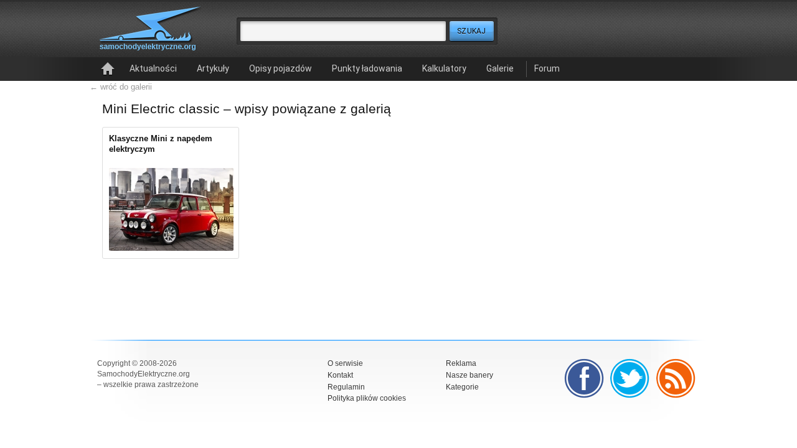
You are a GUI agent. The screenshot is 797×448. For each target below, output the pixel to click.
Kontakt (340, 375)
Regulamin (346, 387)
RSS (676, 378)
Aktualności (153, 68)
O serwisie (345, 363)
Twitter (630, 378)
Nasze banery (469, 375)
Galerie (500, 68)
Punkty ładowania (367, 68)
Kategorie (462, 387)
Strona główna (107, 69)
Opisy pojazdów (280, 68)
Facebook (584, 378)
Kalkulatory (444, 68)
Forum (547, 68)
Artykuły (213, 68)
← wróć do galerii (121, 86)
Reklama (461, 363)
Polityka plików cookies (367, 398)
